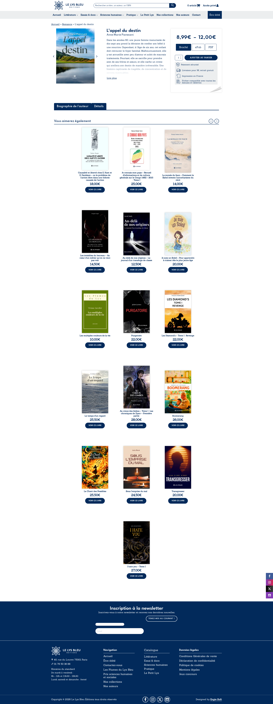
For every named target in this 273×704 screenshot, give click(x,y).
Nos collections (165, 14)
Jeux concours (188, 674)
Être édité (214, 14)
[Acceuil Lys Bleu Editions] (68, 5)
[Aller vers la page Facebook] (145, 699)
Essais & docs (88, 14)
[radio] (183, 47)
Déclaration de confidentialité (197, 660)
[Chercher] (172, 5)
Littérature (70, 14)
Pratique (131, 14)
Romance (67, 24)
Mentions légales (189, 669)
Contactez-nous (112, 665)
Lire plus (112, 78)
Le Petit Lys (147, 14)
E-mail (119, 619)
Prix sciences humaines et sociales (117, 676)
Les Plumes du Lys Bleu (118, 669)
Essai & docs (152, 660)
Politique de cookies (191, 665)
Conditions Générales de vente (198, 656)
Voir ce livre (95, 190)
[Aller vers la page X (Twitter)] (160, 699)
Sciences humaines (111, 14)
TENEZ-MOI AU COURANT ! (161, 618)
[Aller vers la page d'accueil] (72, 651)
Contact (196, 14)
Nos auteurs (182, 14)
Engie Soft (216, 699)
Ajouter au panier (201, 57)
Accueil (57, 14)
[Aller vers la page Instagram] (153, 699)
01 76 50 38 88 (62, 663)
